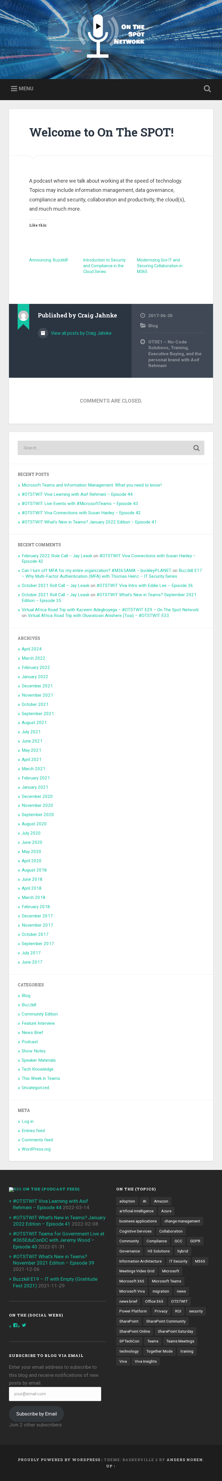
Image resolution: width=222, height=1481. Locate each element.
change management (182, 1221)
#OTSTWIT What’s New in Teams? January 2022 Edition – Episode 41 (89, 522)
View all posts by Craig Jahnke (81, 333)
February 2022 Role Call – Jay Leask (57, 555)
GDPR (195, 1241)
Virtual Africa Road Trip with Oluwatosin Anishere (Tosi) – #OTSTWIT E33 (98, 615)
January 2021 (35, 787)
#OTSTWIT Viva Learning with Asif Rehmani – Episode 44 (77, 494)
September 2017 (38, 943)
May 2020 (31, 851)
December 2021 (37, 686)
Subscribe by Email (36, 1414)
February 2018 (36, 906)
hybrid (182, 1251)
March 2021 (33, 768)
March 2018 (33, 897)
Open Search (206, 89)
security (196, 1311)
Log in (28, 1121)
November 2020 (37, 805)
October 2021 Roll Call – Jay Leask (55, 585)
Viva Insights (146, 1361)
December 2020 (37, 796)
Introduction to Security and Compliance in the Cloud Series (104, 266)
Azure (166, 1211)
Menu (26, 88)
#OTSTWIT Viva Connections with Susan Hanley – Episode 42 (81, 512)
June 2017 (32, 962)
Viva (123, 1361)
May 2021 (31, 750)
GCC (178, 1241)
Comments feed (37, 1139)
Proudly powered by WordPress (59, 1459)
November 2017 (37, 925)
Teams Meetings (180, 1341)
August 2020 (34, 823)
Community (129, 1241)
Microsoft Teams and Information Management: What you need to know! (92, 485)
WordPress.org (36, 1149)
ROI (178, 1311)
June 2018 (32, 879)
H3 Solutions (159, 1251)
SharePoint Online (134, 1331)
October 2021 (35, 704)
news (181, 1291)
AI (144, 1201)
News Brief (32, 1032)
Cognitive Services (135, 1231)
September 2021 (38, 713)
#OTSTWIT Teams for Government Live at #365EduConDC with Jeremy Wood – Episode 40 (58, 1240)
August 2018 (34, 870)
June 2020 (32, 842)
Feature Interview (38, 1023)
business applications (138, 1221)
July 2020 (31, 833)
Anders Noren (184, 1459)
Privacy (161, 1311)
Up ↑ (111, 1466)
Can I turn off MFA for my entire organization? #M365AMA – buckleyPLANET (96, 570)
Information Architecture (140, 1261)
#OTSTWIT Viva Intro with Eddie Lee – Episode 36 (145, 585)
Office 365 (154, 1301)
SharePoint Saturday (175, 1331)
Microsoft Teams (166, 1281)
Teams (152, 1341)
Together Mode (159, 1351)
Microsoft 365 (131, 1281)
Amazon (161, 1201)
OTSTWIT (179, 1301)
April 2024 (32, 649)
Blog (153, 325)
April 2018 (32, 888)
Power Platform (133, 1311)
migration (161, 1291)
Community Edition (40, 1014)
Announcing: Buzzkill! (48, 260)
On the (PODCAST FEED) (51, 1189)
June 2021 (32, 741)
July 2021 (31, 731)
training (186, 1351)
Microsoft (170, 1271)
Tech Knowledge (37, 1069)
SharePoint (128, 1321)
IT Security (178, 1261)
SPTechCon (129, 1341)
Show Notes (34, 1051)
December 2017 (37, 916)
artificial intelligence (136, 1211)
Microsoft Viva (132, 1291)
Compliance (157, 1241)
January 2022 (35, 676)
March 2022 (33, 658)
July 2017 (31, 952)
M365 (200, 1261)
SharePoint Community (166, 1321)
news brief (128, 1301)
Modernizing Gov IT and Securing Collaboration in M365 (159, 266)
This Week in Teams (41, 1078)
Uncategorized (35, 1087)
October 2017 (35, 934)
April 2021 (32, 759)
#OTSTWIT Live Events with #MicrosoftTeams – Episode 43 (80, 503)
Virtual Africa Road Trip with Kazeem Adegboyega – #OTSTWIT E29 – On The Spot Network (110, 609)
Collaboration (171, 1231)
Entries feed (33, 1130)
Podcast (30, 1041)
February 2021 (36, 778)
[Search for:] (111, 448)
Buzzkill (29, 1004)
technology (128, 1351)
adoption (127, 1201)
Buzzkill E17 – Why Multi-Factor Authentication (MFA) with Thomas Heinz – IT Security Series (112, 573)
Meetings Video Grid (136, 1271)
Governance (129, 1251)
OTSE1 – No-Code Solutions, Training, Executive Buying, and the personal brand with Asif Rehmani (174, 354)
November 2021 (37, 695)
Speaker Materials (39, 1060)
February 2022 (36, 667)
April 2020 (32, 860)
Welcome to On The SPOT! (101, 132)
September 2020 (38, 814)
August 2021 (34, 722)
